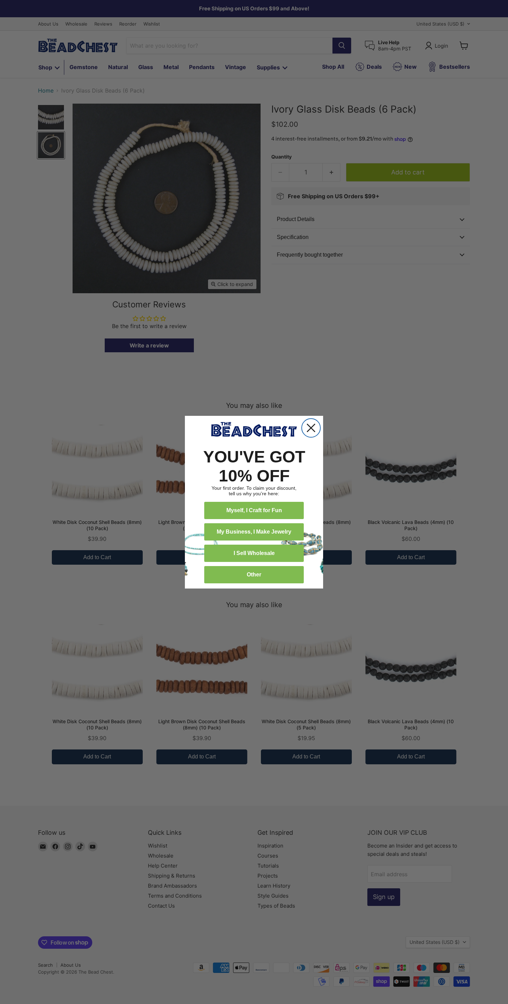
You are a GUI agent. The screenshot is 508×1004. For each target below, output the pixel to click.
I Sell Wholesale (254, 553)
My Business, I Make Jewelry (254, 532)
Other (254, 574)
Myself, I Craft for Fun (254, 510)
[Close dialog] (311, 428)
